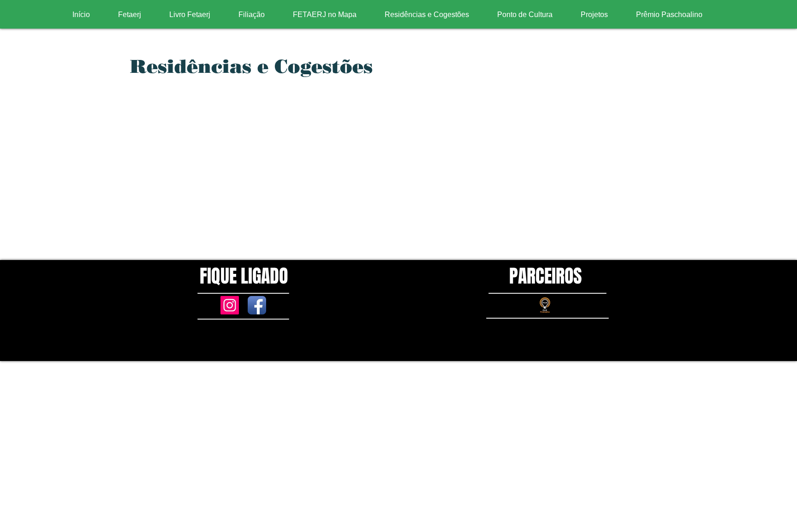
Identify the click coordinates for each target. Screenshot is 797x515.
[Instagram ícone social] (229, 305)
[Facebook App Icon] (257, 305)
